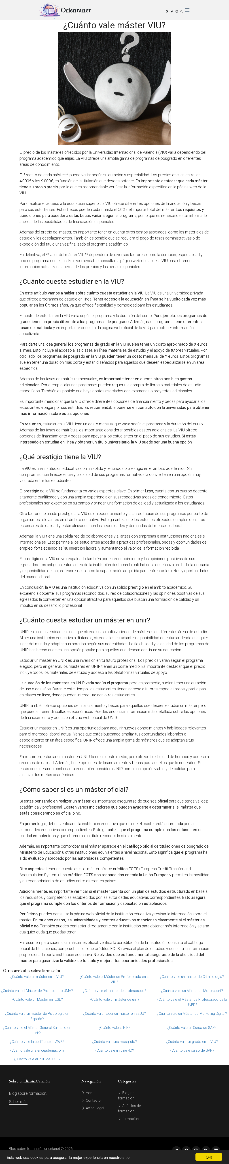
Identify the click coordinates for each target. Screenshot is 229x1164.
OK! (209, 1157)
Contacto (93, 1100)
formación (130, 1119)
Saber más (18, 1101)
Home (90, 1093)
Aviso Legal (94, 1108)
